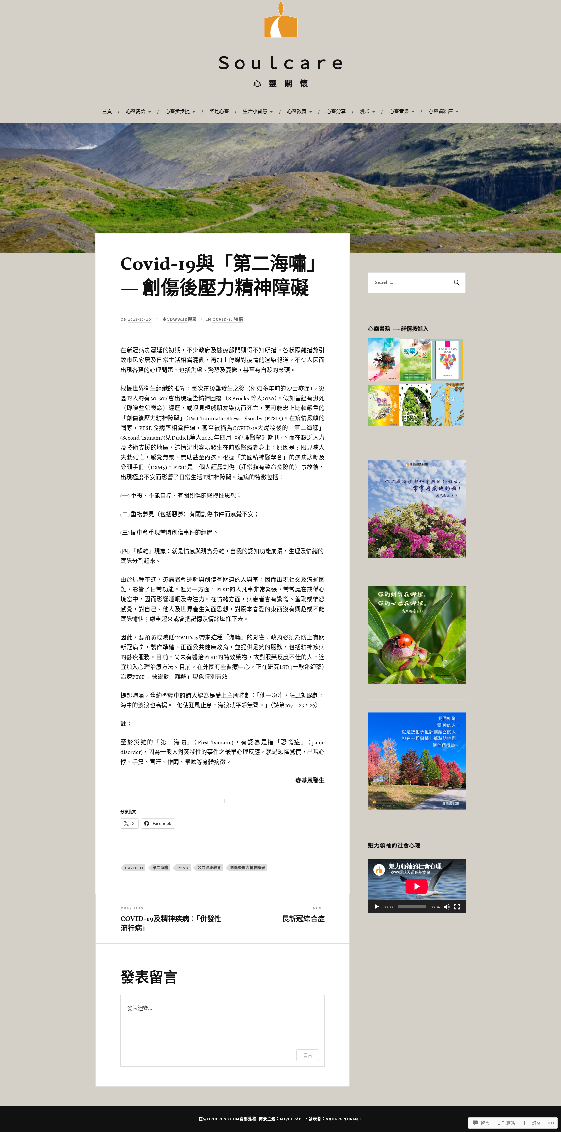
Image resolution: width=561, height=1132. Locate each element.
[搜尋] (456, 282)
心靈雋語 (135, 111)
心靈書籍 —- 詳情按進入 (398, 329)
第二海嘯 (160, 867)
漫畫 (364, 111)
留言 (307, 1055)
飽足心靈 (219, 111)
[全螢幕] (457, 907)
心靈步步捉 (177, 111)
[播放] (376, 907)
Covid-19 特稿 (227, 319)
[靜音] (446, 907)
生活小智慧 (255, 111)
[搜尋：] (417, 282)
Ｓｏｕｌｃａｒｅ (280, 65)
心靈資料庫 (441, 111)
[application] (417, 886)
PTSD (183, 867)
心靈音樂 (399, 111)
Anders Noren (342, 1119)
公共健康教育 (209, 867)
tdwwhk (177, 319)
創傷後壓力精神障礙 (247, 867)
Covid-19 (134, 867)
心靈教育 (296, 111)
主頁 (107, 111)
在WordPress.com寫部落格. (228, 1119)
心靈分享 (336, 111)
